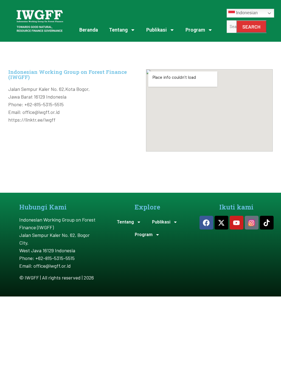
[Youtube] (236, 223)
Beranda (88, 30)
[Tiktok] (267, 223)
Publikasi (156, 30)
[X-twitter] (221, 223)
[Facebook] (206, 223)
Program (195, 30)
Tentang (118, 30)
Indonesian (246, 13)
